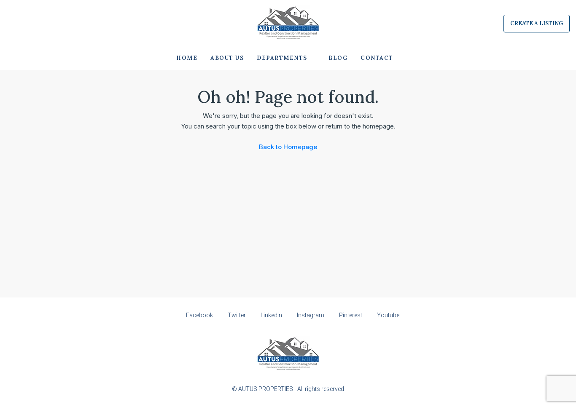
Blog (337, 58)
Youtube (387, 315)
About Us (227, 58)
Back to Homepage (288, 147)
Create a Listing (536, 23)
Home (186, 58)
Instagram (311, 315)
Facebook (199, 315)
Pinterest (350, 315)
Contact (377, 58)
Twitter (236, 315)
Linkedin (271, 315)
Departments (282, 58)
